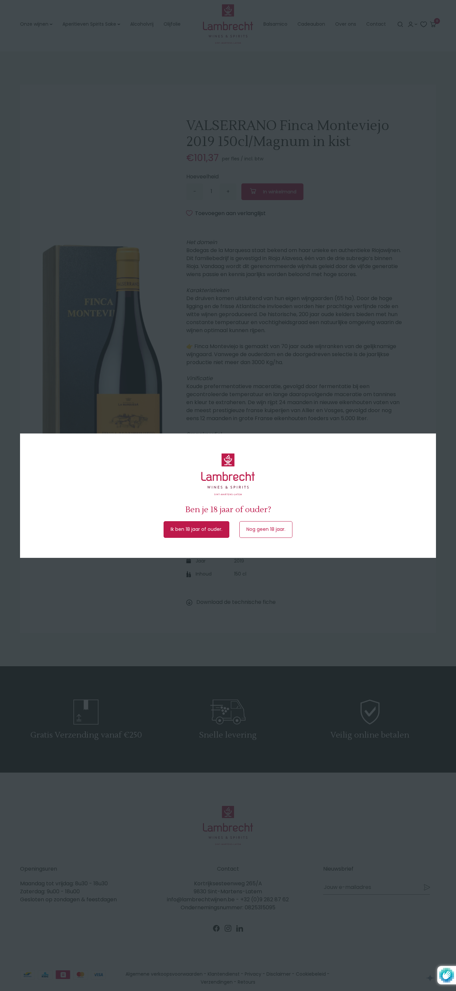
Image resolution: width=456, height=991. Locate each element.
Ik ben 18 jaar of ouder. (196, 529)
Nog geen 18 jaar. (265, 529)
